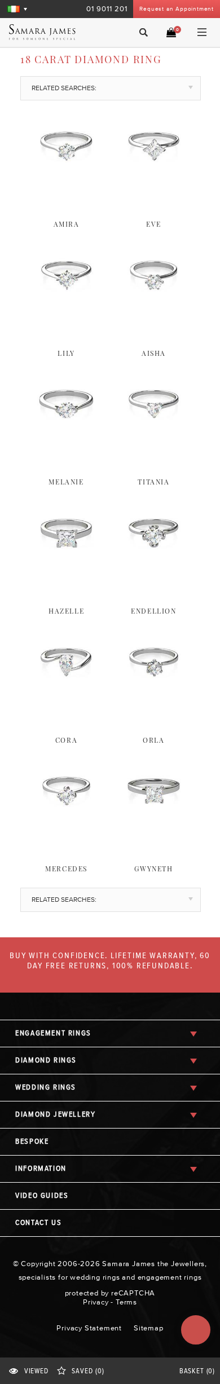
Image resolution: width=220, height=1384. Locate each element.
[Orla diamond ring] (153, 707)
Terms (126, 1302)
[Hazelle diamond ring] (66, 577)
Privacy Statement (89, 1328)
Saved (88, 1371)
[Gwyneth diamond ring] (153, 835)
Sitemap (149, 1328)
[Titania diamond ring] (153, 448)
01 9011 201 (106, 9)
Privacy (96, 1302)
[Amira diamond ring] (66, 191)
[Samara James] (50, 32)
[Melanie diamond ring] (66, 448)
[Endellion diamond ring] (153, 577)
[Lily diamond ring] (66, 320)
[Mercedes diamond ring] (66, 835)
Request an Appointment (176, 9)
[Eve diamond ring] (153, 191)
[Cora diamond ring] (66, 707)
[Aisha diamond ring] (153, 320)
